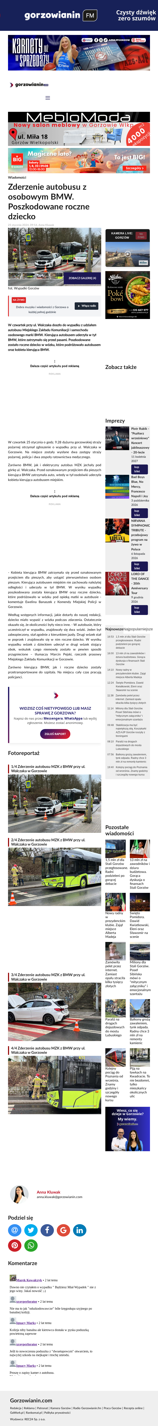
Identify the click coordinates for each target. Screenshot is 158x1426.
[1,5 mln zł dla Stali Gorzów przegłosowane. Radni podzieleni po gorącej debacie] (115, 848)
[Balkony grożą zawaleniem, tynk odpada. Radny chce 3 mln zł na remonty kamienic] (140, 1008)
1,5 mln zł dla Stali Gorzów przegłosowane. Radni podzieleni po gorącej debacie (130, 642)
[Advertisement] (54, 408)
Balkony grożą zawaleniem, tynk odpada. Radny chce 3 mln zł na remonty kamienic (131, 758)
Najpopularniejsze (138, 629)
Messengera (53, 718)
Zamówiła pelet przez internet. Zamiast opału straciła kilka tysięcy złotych (131, 699)
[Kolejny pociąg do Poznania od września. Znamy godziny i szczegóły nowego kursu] (115, 1057)
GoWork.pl (16, 1412)
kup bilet (137, 469)
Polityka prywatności (57, 1412)
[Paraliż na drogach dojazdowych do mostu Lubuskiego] (115, 1008)
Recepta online (133, 1408)
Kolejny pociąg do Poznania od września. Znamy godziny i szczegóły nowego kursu (132, 771)
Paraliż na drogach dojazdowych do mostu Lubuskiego (129, 745)
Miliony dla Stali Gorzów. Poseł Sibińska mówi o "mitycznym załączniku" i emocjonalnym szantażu (129, 714)
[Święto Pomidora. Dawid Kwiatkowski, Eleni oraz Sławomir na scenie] (140, 901)
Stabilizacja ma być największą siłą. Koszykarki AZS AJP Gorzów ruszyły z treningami (131, 731)
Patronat (42, 1408)
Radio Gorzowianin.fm (87, 1408)
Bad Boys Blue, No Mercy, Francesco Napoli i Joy (139, 487)
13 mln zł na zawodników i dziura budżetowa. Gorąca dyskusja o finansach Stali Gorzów (130, 659)
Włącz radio (89, 306)
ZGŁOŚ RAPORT (55, 734)
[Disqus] (54, 1324)
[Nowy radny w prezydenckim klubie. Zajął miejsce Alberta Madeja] (115, 901)
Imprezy (115, 421)
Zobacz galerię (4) (82, 278)
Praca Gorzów (112, 1408)
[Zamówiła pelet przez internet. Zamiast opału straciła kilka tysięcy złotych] (115, 951)
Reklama (29, 1408)
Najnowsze (114, 629)
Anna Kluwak (48, 1192)
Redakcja (15, 1408)
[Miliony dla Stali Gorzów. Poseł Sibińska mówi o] (140, 951)
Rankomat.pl (34, 1412)
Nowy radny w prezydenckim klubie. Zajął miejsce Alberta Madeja (131, 673)
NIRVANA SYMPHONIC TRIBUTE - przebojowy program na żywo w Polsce (140, 535)
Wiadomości (17, 177)
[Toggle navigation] (48, 98)
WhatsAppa (73, 718)
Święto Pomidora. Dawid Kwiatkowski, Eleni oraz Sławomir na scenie (129, 686)
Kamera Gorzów (60, 1408)
